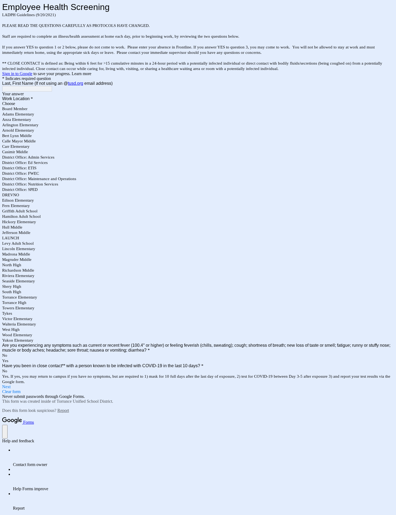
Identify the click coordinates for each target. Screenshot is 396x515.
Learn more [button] (81, 73)
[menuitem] (203, 457)
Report (63, 410)
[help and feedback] (5, 432)
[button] (198, 386)
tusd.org (75, 83)
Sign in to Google (17, 73)
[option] (198, 103)
